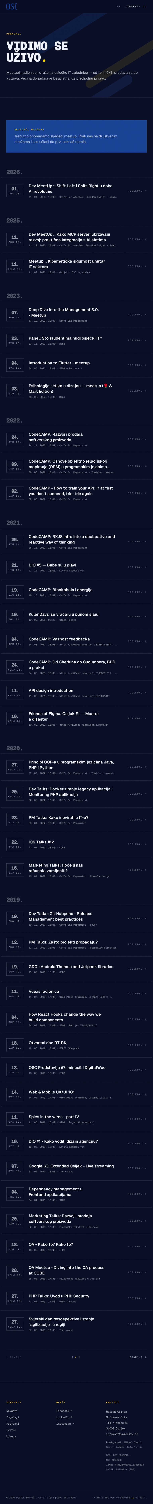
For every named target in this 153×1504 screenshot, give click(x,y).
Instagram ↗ (65, 1423)
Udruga (11, 1436)
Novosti (12, 1411)
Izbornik (136, 6)
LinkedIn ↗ (64, 1417)
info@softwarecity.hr (122, 1434)
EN (119, 6)
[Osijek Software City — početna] (11, 6)
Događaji (12, 1417)
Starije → (138, 1357)
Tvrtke (11, 1430)
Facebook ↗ (64, 1411)
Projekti (12, 1423)
